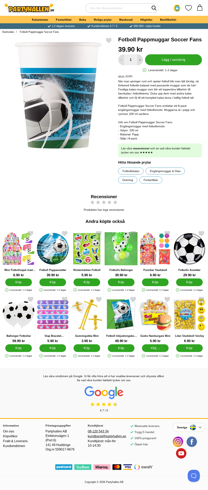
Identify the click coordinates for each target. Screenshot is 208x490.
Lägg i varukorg (173, 59)
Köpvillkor (10, 436)
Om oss (8, 431)
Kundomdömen (14, 446)
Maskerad (126, 19)
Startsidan (8, 31)
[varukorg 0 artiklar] (200, 8)
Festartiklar (64, 19)
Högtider (146, 19)
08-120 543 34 (98, 431)
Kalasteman (40, 19)
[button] (177, 8)
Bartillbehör (168, 19)
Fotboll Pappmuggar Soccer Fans (39, 31)
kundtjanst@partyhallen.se (104, 436)
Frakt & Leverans (15, 441)
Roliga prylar (103, 19)
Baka (82, 19)
